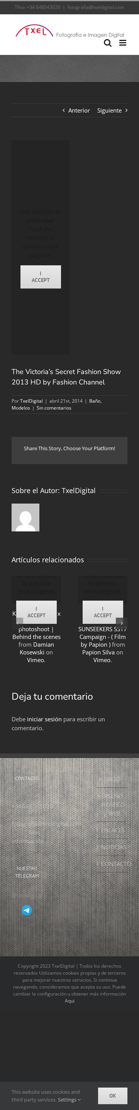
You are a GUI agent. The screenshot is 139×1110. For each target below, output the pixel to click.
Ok (112, 1095)
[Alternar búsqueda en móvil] (108, 43)
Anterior (79, 110)
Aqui (70, 1000)
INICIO (112, 779)
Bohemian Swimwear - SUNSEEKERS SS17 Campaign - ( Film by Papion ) (102, 629)
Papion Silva (98, 652)
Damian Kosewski (37, 648)
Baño (94, 401)
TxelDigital (31, 401)
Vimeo (35, 660)
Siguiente (109, 110)
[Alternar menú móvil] (123, 43)
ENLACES (112, 830)
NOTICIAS (112, 847)
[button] (17, 623)
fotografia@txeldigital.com (96, 7)
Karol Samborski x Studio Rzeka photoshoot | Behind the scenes (36, 625)
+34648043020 (32, 806)
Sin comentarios (54, 408)
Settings (68, 1099)
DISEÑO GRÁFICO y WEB (112, 804)
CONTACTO (112, 864)
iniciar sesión (45, 719)
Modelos (21, 408)
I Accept (41, 276)
